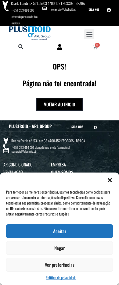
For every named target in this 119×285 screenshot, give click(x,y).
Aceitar (59, 231)
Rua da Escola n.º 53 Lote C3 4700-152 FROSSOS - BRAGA (48, 3)
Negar (59, 247)
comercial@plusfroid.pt (63, 9)
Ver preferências (59, 264)
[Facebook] (109, 10)
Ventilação (13, 172)
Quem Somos (62, 172)
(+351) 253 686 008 (23, 10)
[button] (110, 180)
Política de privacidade (61, 277)
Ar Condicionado (18, 164)
